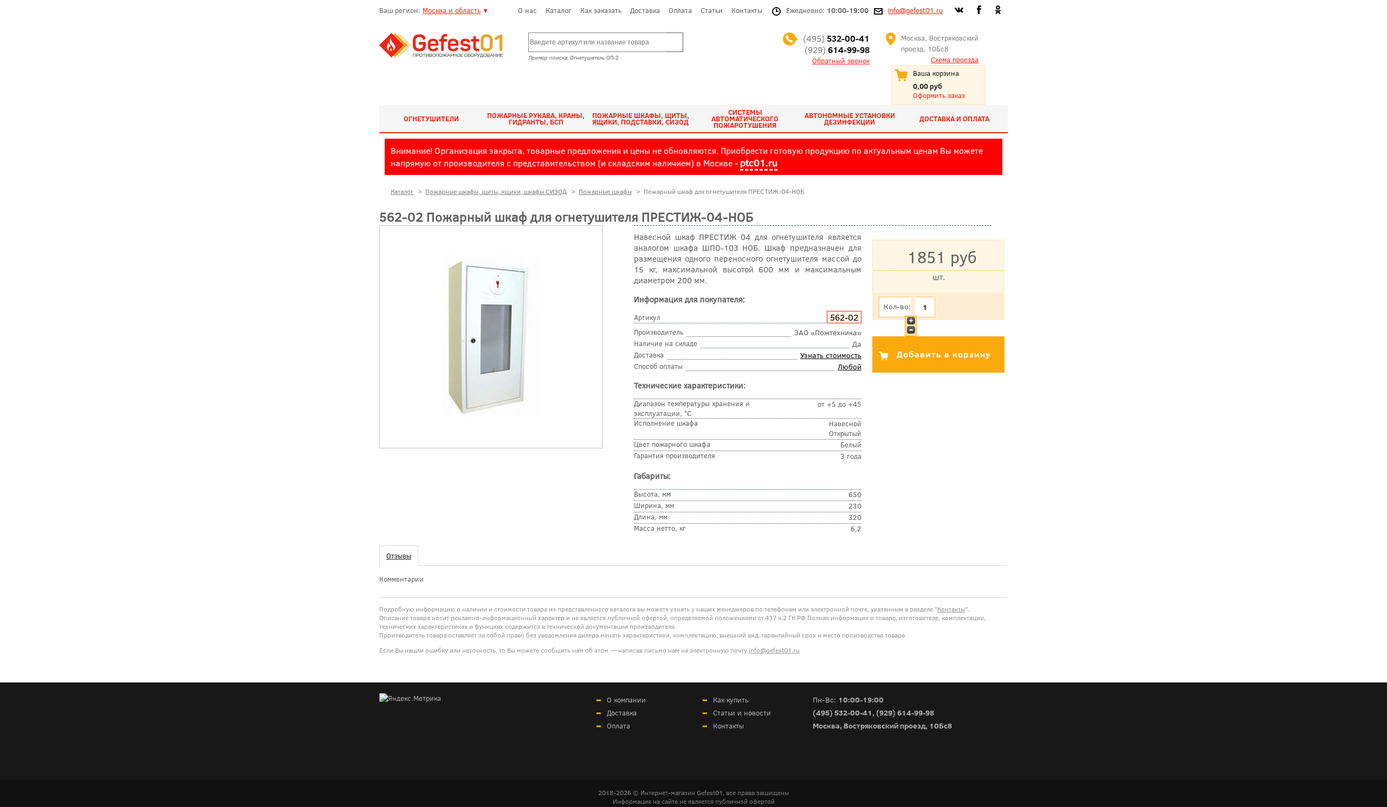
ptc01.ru (758, 162)
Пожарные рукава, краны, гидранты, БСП (536, 118)
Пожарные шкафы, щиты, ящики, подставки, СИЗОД (640, 118)
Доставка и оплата (954, 118)
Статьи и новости (742, 713)
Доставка (645, 10)
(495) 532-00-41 (842, 712)
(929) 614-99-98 (905, 712)
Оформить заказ (939, 95)
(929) (837, 49)
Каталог (559, 10)
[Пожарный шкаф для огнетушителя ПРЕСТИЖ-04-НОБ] (491, 414)
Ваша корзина (936, 73)
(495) (836, 38)
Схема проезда (954, 59)
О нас (527, 10)
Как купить (730, 700)
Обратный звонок (841, 61)
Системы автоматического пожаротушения (745, 118)
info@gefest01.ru (915, 10)
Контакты (746, 10)
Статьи (712, 10)
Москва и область (452, 10)
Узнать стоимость (830, 355)
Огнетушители (431, 118)
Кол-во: (897, 306)
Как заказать (600, 10)
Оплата (680, 10)
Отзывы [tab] (398, 556)
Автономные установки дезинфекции (850, 118)
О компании (626, 700)
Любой (849, 366)
